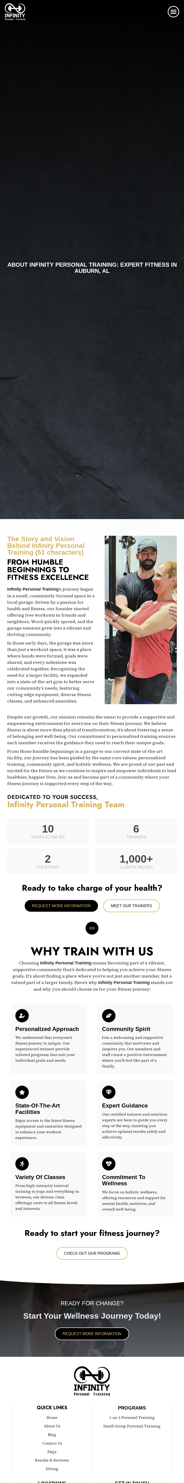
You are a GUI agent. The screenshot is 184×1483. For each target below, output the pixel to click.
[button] (173, 11)
